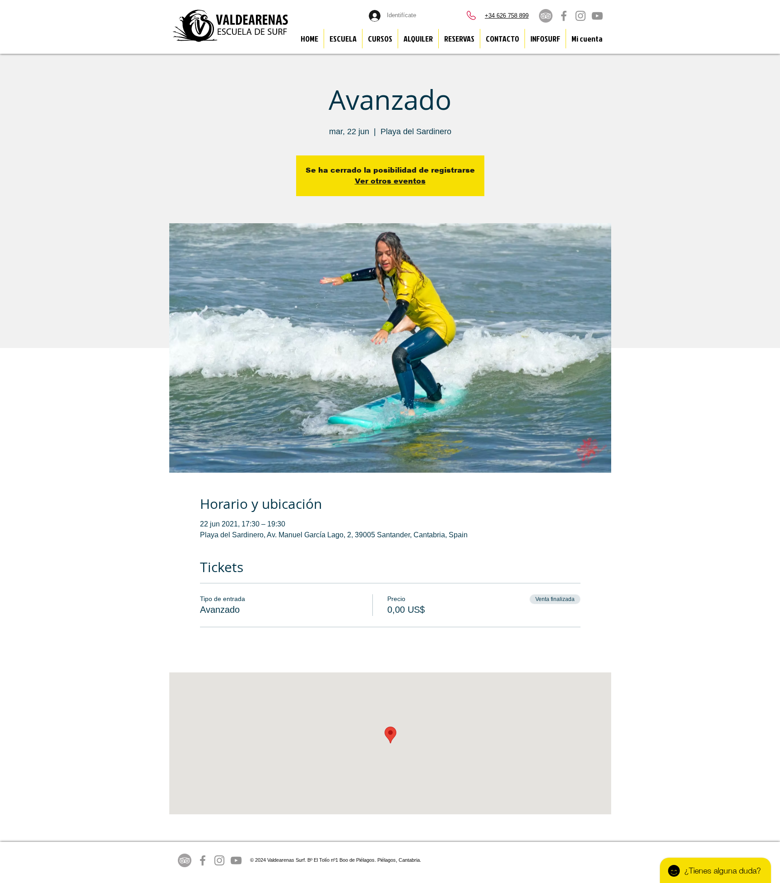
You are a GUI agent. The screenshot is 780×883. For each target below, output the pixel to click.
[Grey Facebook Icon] (564, 16)
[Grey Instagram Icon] (580, 16)
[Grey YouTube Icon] (597, 16)
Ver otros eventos (390, 181)
